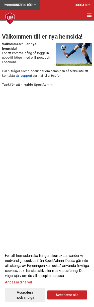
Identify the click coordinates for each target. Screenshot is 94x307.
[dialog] (47, 276)
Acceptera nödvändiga (25, 294)
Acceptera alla (67, 295)
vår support (24, 75)
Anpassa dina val (18, 282)
